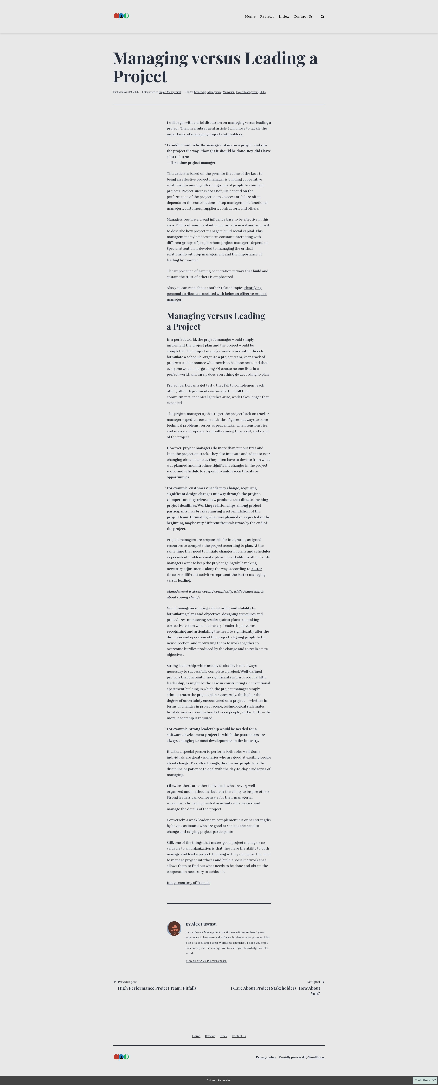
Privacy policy (266, 1057)
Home (250, 16)
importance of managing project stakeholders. (205, 134)
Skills (263, 92)
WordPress (316, 1057)
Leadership (200, 92)
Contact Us (303, 16)
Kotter (256, 569)
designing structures (239, 614)
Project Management (170, 92)
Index (284, 16)
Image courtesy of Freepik (188, 883)
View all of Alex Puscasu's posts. (206, 960)
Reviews (267, 16)
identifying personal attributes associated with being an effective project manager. (217, 294)
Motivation (229, 92)
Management (214, 92)
